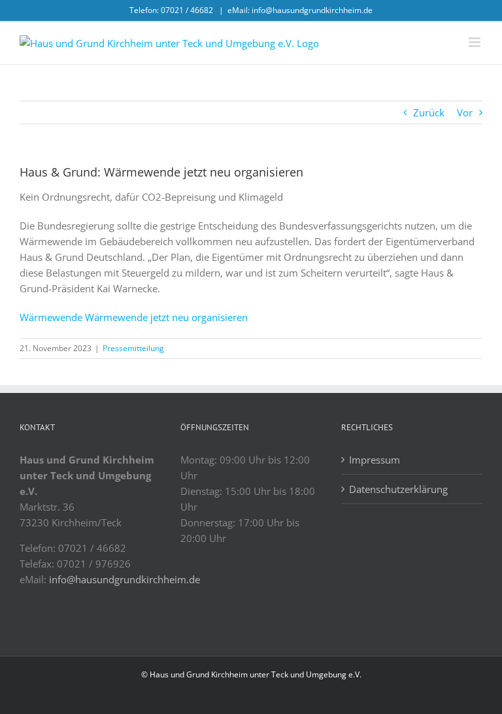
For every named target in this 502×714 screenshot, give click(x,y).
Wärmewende (51, 317)
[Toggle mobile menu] (475, 42)
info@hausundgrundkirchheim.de (124, 579)
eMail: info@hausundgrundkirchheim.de (300, 10)
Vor (465, 112)
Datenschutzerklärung (398, 489)
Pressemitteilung (133, 348)
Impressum (374, 459)
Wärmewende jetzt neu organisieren (166, 317)
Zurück (428, 112)
